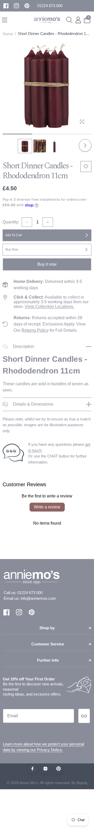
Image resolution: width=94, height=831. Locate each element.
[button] (49, 6)
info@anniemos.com (38, 598)
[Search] (69, 20)
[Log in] (78, 20)
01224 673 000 (30, 592)
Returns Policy (35, 330)
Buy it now (47, 264)
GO (84, 716)
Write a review (47, 507)
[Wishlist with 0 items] (85, 166)
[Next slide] (85, 145)
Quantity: (11, 222)
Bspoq (82, 783)
